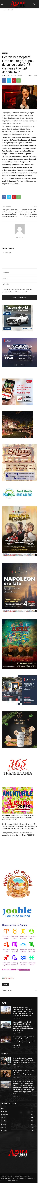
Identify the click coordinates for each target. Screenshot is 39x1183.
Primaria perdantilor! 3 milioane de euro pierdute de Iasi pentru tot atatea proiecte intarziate (28, 213)
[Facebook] (4, 80)
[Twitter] (9, 80)
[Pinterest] (14, 80)
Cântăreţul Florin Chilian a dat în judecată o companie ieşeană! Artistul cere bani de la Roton (24, 1073)
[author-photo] (20, 234)
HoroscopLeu (6, 950)
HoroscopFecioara (14, 950)
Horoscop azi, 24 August (15, 925)
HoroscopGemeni (23, 937)
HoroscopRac (31, 937)
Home (4, 10)
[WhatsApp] (18, 80)
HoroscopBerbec (6, 937)
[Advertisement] (19, 31)
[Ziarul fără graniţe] (18, 1152)
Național (10, 10)
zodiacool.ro (24, 969)
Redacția (7, 76)
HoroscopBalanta (23, 950)
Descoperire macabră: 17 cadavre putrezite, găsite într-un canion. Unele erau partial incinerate (10, 213)
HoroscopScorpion (31, 950)
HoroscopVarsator (23, 964)
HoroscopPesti (31, 964)
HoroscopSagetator (6, 964)
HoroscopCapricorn (14, 964)
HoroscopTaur (14, 937)
